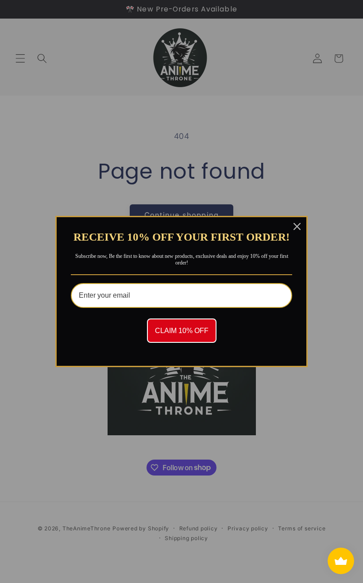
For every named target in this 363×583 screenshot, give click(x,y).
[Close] (297, 226)
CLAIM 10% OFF (182, 330)
